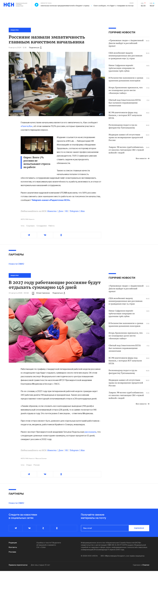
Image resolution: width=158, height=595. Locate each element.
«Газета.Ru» (27, 126)
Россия (37, 465)
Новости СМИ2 (16, 264)
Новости (52, 211)
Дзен (60, 211)
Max (83, 211)
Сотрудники (42, 226)
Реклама (12, 552)
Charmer (145, 565)
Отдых (29, 465)
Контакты (13, 547)
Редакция (13, 543)
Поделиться (34, 47)
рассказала (90, 432)
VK (66, 211)
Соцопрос (30, 226)
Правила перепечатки (18, 565)
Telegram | (75, 211)
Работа (51, 226)
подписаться (139, 528)
